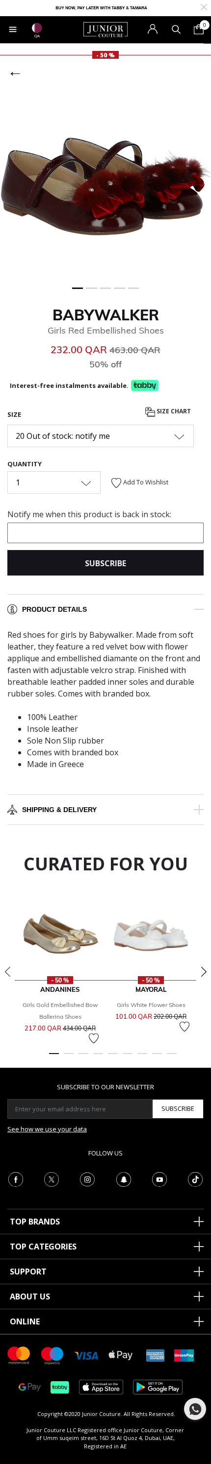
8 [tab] (157, 1058)
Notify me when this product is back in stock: (89, 514)
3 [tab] (83, 1058)
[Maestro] (52, 1354)
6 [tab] (127, 1058)
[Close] (204, 6)
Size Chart (173, 411)
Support (28, 1271)
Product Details (54, 609)
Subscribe (177, 1108)
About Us (30, 1296)
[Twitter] (51, 1178)
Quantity (24, 463)
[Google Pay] (30, 1386)
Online (25, 1321)
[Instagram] (87, 1178)
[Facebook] (15, 1178)
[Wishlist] (94, 1038)
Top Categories (43, 1246)
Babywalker (106, 315)
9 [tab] (172, 1058)
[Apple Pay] (120, 1354)
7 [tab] (142, 1058)
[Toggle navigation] (12, 29)
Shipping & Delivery (59, 810)
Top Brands (35, 1221)
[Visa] (86, 1355)
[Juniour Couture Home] (105, 29)
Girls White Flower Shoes (151, 1004)
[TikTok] (195, 1178)
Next (203, 971)
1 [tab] (54, 1058)
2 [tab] (69, 1058)
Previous (7, 971)
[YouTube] (159, 1178)
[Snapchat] (123, 1178)
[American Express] (155, 1354)
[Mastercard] (19, 1354)
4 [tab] (98, 1058)
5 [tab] (113, 1058)
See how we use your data (47, 1129)
